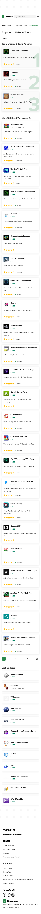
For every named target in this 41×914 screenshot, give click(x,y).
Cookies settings (8, 883)
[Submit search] (15, 16)
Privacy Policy (7, 868)
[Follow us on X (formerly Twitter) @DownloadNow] (8, 895)
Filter (4, 38)
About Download (8, 846)
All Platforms (6, 25)
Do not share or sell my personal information (18, 880)
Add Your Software (9, 849)
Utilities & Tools (33, 25)
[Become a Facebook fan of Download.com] (4, 895)
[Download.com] (7, 16)
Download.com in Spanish (11, 857)
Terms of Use (7, 872)
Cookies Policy (7, 876)
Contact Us (6, 853)
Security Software (17, 25)
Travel (25, 25)
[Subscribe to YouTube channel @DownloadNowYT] (13, 895)
